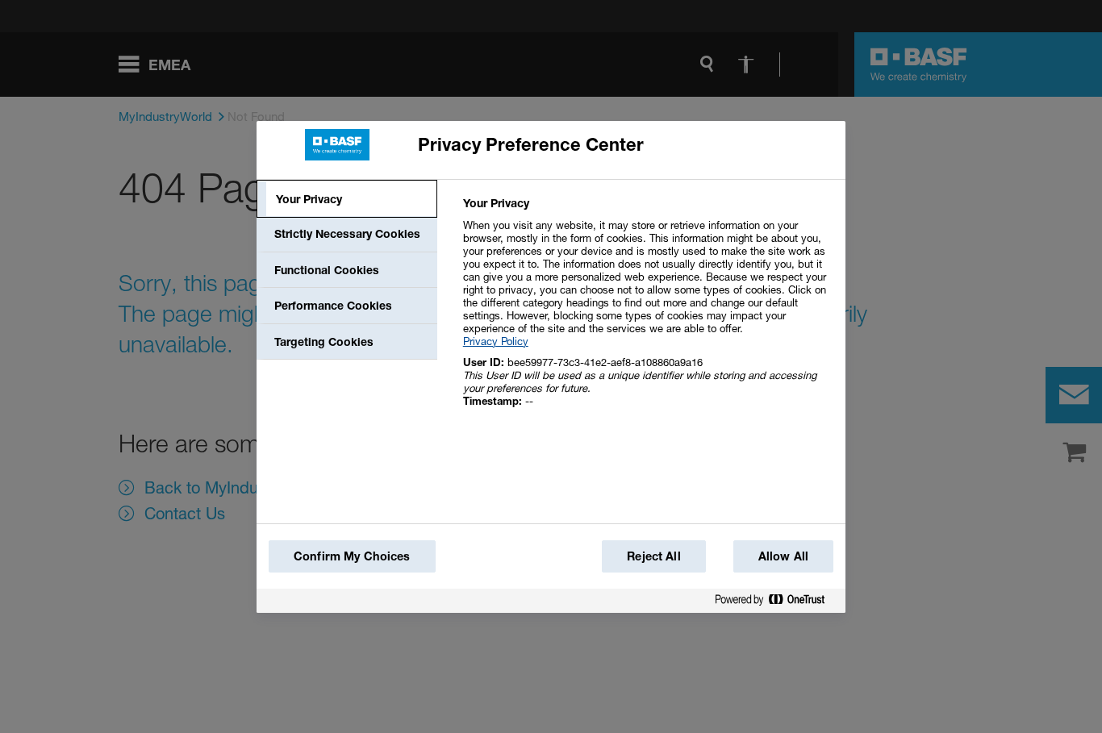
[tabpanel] (647, 311)
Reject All (653, 556)
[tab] (347, 199)
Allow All (783, 556)
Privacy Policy (495, 341)
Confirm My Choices (352, 556)
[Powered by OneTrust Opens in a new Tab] (776, 603)
